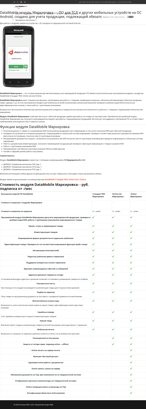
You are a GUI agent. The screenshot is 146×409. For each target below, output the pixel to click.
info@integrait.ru (111, 2)
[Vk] (25, 2)
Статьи (39, 14)
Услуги (17, 14)
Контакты (50, 14)
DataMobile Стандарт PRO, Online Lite (61, 179)
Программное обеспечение (25, 20)
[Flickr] (21, 2)
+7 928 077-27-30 (98, 2)
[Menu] (131, 17)
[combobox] (115, 17)
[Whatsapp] (17, 2)
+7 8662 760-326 (86, 2)
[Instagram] (14, 2)
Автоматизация (70, 14)
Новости (29, 14)
